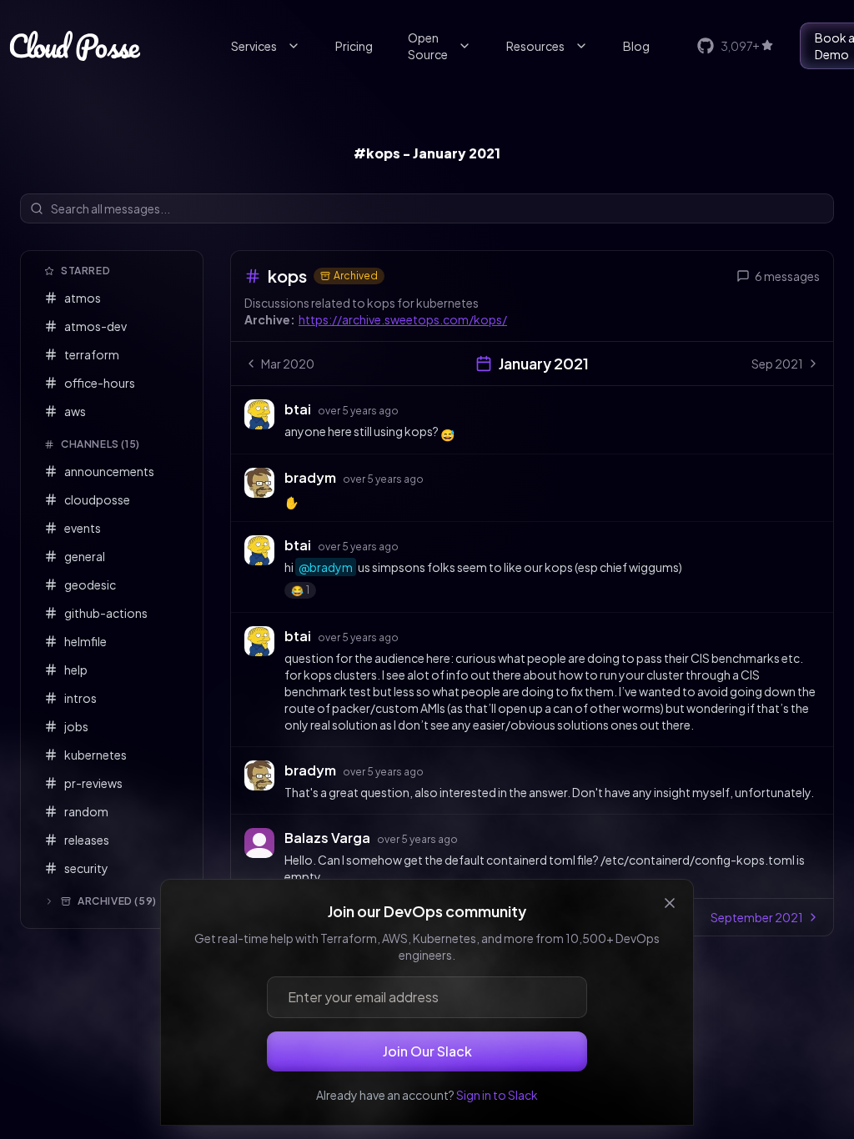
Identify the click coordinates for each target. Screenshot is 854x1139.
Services (254, 45)
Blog (636, 45)
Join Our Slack (427, 1051)
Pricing (354, 45)
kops (287, 275)
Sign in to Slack (497, 1094)
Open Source (428, 46)
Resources (535, 45)
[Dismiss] (669, 903)
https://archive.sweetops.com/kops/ (403, 319)
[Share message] (414, 408)
